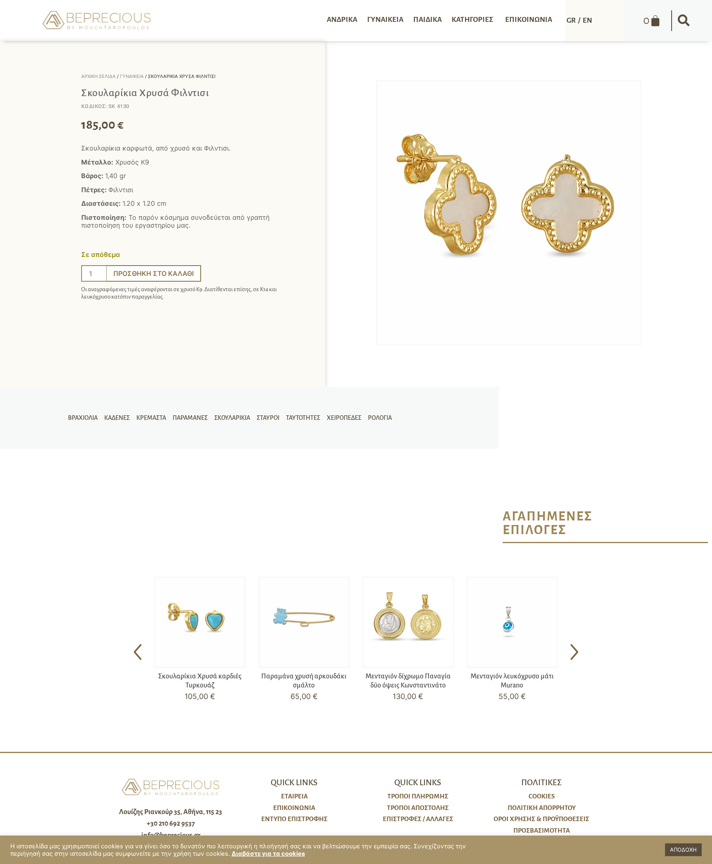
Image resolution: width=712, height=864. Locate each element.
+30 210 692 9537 (171, 823)
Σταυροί (268, 417)
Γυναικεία (132, 76)
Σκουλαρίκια (232, 417)
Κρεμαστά (151, 417)
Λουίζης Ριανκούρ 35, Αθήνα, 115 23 (170, 812)
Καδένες (117, 417)
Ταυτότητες (303, 417)
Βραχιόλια (83, 417)
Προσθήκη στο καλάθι (153, 273)
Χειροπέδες (344, 417)
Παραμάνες (190, 417)
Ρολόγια (380, 417)
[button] (683, 20)
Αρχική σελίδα (98, 76)
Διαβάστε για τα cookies (268, 853)
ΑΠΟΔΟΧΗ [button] (683, 849)
